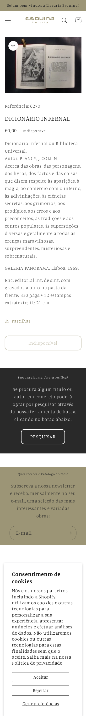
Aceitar (40, 677)
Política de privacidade (37, 663)
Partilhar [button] (21, 320)
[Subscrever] (69, 533)
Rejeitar (40, 690)
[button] (8, 20)
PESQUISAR (43, 436)
